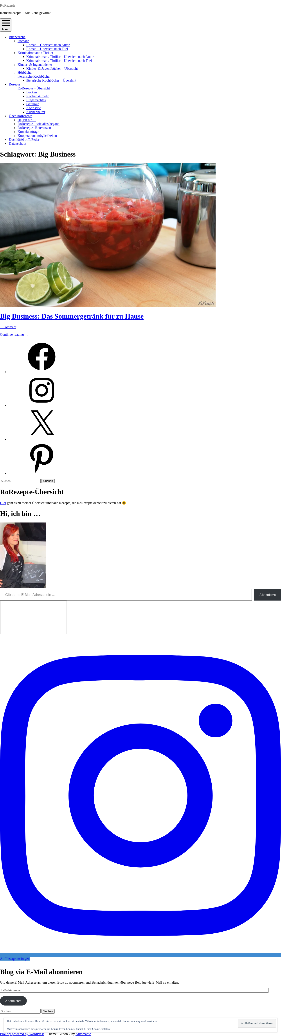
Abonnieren (267, 595)
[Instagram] (42, 405)
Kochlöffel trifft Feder (24, 139)
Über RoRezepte (20, 116)
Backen (31, 92)
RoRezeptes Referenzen (34, 128)
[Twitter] (42, 439)
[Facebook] (42, 372)
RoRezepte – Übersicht (34, 88)
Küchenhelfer (35, 112)
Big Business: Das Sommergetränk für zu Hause (72, 316)
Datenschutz (17, 143)
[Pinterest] (42, 473)
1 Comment (8, 327)
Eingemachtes (36, 100)
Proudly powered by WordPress (22, 1034)
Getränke (32, 104)
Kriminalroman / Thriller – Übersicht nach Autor (60, 57)
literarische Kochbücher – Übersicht (51, 80)
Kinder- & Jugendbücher (35, 64)
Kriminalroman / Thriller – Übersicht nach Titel (59, 60)
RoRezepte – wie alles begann (38, 124)
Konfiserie (33, 108)
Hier (3, 503)
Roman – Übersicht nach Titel (47, 49)
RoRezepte (7, 5)
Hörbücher (25, 72)
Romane (23, 41)
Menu (5, 29)
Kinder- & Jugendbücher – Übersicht (52, 68)
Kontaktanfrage (28, 132)
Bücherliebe (17, 37)
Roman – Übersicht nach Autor (48, 45)
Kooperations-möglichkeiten (37, 135)
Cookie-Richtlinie (101, 1029)
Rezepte (14, 84)
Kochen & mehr (37, 96)
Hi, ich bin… (27, 120)
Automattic (83, 1034)
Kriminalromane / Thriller (35, 53)
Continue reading (14, 334)
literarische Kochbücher (34, 76)
